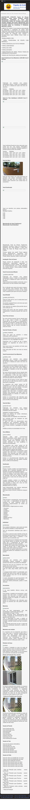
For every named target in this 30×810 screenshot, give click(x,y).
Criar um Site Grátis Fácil (20, 795)
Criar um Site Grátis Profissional (21, 797)
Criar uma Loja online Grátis (6, 795)
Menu (4, 1)
